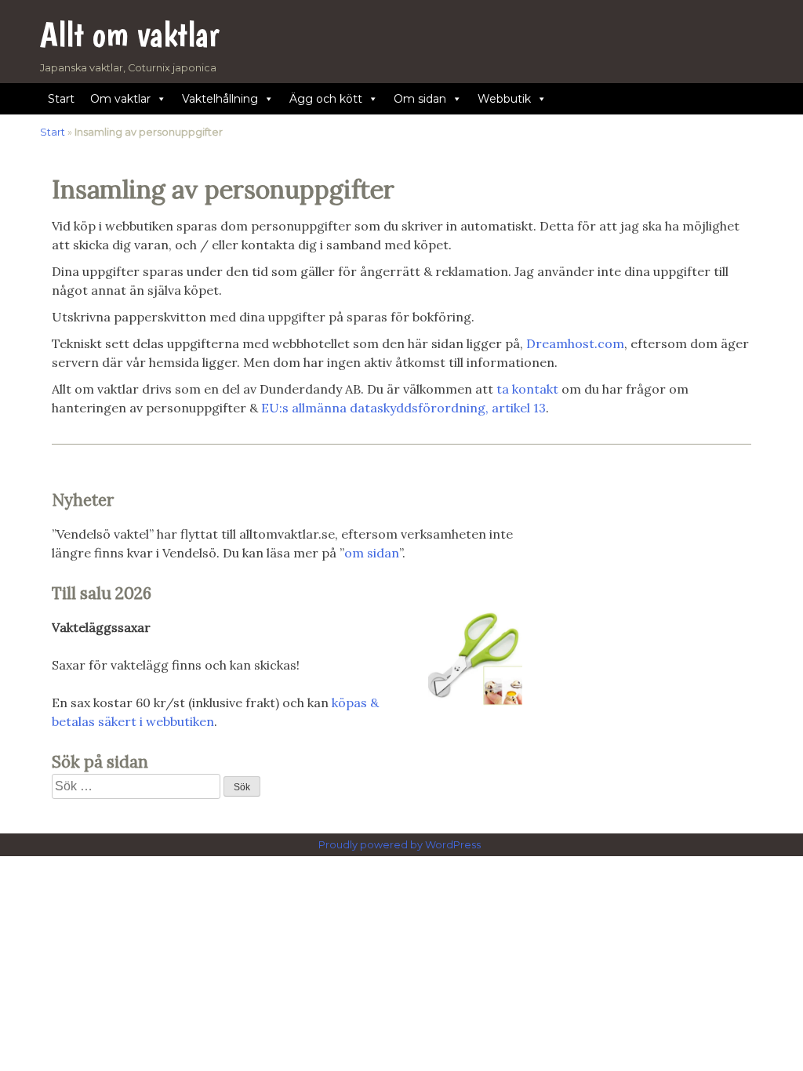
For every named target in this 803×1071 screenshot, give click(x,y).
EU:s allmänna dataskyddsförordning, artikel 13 (403, 408)
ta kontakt (527, 389)
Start (61, 99)
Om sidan (420, 99)
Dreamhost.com (575, 343)
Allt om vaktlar (130, 34)
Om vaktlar (120, 99)
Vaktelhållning (220, 99)
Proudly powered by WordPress (400, 845)
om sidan (371, 553)
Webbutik (504, 99)
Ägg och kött (325, 99)
